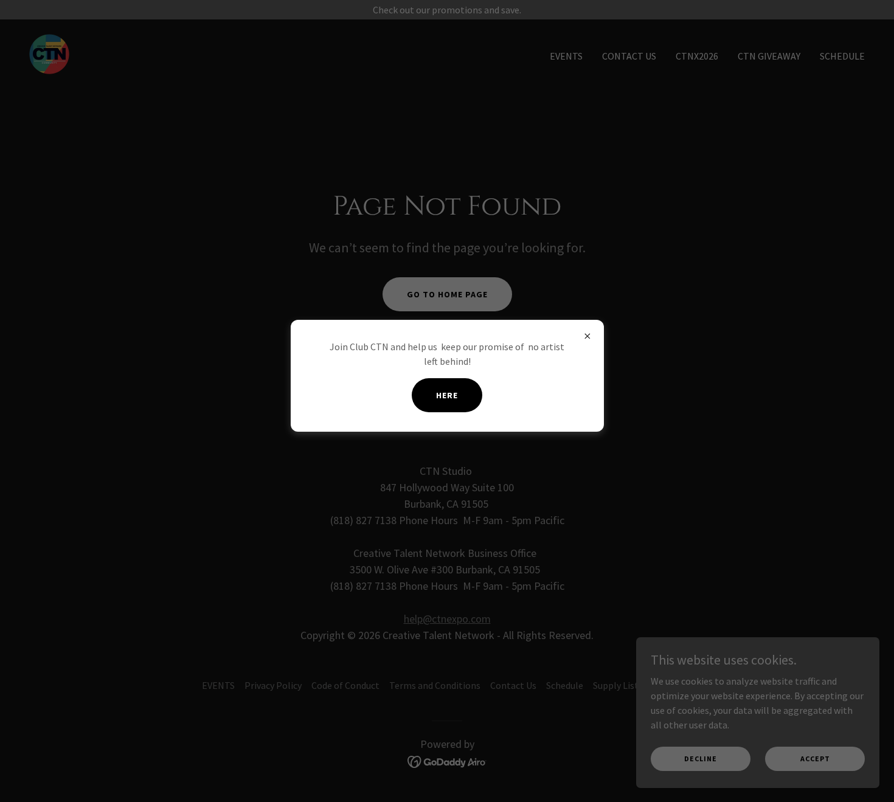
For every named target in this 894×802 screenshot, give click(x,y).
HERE (447, 395)
